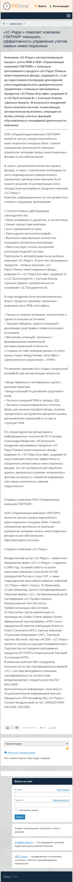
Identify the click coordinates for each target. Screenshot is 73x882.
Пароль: (19, 800)
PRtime (6, 876)
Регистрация (63, 790)
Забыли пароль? (61, 800)
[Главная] (3, 23)
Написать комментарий (21, 752)
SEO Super (21, 856)
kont (54, 728)
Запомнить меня (28, 810)
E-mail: (19, 789)
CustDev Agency (24, 842)
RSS (67, 748)
